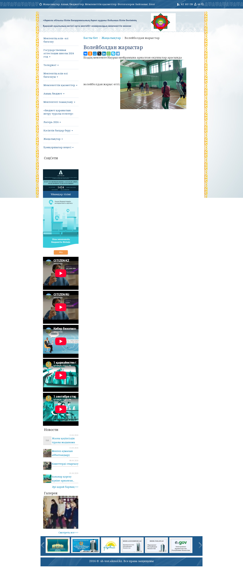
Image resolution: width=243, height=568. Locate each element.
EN (191, 4)
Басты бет (90, 38)
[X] (99, 54)
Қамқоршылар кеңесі (57, 147)
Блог (152, 4)
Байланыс (141, 4)
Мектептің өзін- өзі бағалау (55, 40)
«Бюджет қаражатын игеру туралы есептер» (58, 112)
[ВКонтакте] (85, 54)
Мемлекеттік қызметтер (101, 4)
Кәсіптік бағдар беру (57, 130)
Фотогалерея (126, 4)
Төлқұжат (50, 65)
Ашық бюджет (53, 93)
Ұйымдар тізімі (61, 194)
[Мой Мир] (95, 54)
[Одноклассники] (90, 54)
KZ (182, 4)
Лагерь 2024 (51, 122)
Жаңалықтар (51, 4)
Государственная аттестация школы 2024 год (58, 53)
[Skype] (113, 54)
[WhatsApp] (109, 54)
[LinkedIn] (104, 54)
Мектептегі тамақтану (58, 102)
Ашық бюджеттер (72, 4)
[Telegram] (118, 54)
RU (187, 4)
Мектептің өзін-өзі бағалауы (55, 75)
